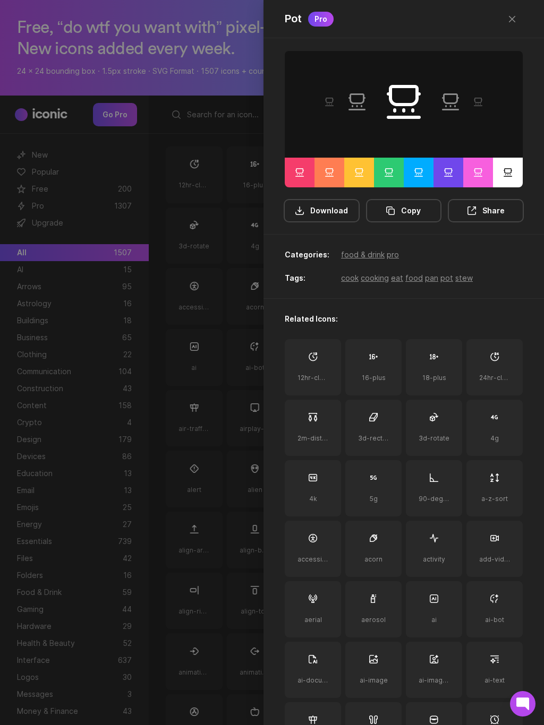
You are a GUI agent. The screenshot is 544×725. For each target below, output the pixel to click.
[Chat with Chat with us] (523, 704)
